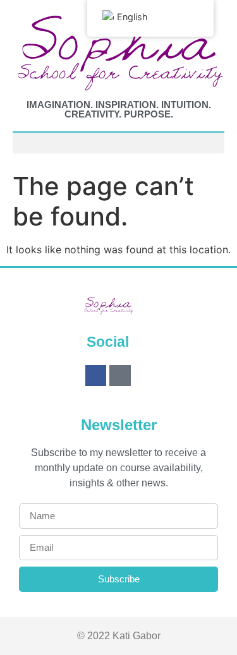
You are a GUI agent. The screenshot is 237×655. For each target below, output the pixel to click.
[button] (118, 143)
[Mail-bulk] (120, 376)
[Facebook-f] (96, 376)
